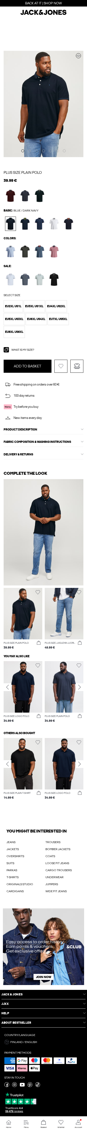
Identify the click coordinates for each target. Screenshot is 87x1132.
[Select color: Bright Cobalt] (10, 251)
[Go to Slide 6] (57, 150)
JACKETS (13, 849)
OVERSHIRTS (15, 856)
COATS (50, 856)
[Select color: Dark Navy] (10, 224)
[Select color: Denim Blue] (39, 251)
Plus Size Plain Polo (23, 172)
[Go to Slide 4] (43, 150)
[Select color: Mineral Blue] (39, 279)
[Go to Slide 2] (29, 150)
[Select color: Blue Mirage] (25, 279)
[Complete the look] (78, 55)
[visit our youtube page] (22, 1086)
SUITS (10, 863)
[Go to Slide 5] (50, 150)
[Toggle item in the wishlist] (60, 366)
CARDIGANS (15, 891)
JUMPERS (51, 884)
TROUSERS (52, 842)
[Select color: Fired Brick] (10, 196)
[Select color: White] (54, 224)
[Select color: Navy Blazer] (39, 224)
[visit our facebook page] (6, 1086)
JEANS (11, 842)
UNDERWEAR (54, 877)
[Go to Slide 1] (22, 150)
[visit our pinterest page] (30, 1086)
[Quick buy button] (38, 643)
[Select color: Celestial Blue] (10, 279)
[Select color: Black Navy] (68, 224)
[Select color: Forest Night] (25, 251)
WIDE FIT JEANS (56, 891)
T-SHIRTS (13, 877)
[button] (13, 306)
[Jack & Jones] (43, 14)
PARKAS (12, 870)
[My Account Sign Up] (43, 946)
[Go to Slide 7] (64, 150)
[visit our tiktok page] (37, 1086)
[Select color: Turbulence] (25, 196)
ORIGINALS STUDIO (20, 884)
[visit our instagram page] (14, 1086)
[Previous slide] (7, 687)
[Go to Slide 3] (36, 150)
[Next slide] (79, 687)
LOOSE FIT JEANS (57, 863)
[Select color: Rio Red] (54, 251)
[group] (23, 692)
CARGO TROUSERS (58, 870)
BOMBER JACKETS (57, 849)
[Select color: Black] (54, 279)
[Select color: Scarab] (39, 196)
